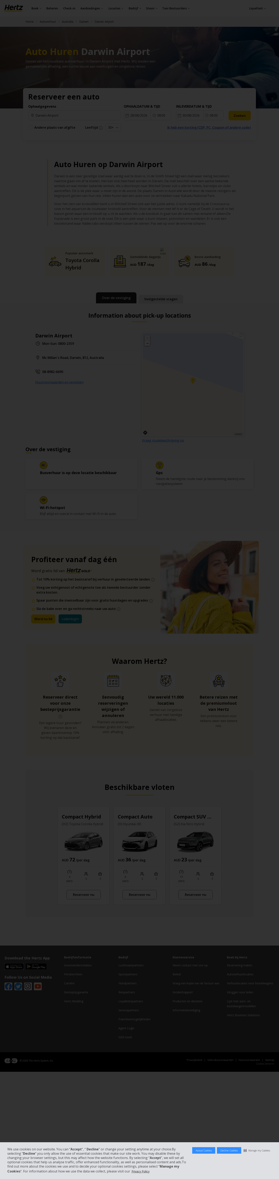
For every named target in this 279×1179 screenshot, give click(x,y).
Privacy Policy (141, 1171)
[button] (257, 1150)
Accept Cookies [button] (204, 1150)
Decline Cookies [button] (229, 1150)
